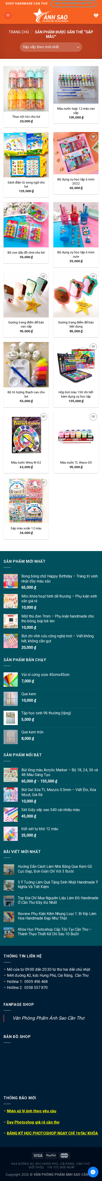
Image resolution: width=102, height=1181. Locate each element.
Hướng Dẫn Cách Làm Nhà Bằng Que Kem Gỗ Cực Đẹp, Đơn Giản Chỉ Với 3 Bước (55, 868)
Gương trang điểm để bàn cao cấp (26, 324)
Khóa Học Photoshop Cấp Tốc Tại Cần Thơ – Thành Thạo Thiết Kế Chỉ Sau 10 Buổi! (55, 931)
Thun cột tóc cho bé (26, 116)
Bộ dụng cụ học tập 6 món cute (75, 254)
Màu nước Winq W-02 (26, 462)
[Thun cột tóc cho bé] (26, 88)
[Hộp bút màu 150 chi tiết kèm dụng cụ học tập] (75, 364)
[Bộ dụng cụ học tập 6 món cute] (75, 224)
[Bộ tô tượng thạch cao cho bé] (26, 364)
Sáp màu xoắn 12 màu (26, 528)
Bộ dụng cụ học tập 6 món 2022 (75, 181)
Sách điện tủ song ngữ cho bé (26, 184)
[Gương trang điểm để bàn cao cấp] (26, 294)
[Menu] (8, 16)
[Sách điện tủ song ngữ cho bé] (26, 154)
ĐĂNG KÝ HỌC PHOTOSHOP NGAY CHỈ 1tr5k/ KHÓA (52, 1133)
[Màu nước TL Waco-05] (75, 434)
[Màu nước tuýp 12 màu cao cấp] (75, 84)
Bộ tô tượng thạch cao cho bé (26, 394)
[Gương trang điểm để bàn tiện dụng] (75, 294)
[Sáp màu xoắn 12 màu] (26, 500)
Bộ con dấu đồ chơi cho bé (26, 252)
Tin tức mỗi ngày (61, 1167)
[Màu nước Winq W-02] (26, 434)
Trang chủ (19, 32)
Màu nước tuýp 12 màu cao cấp (76, 111)
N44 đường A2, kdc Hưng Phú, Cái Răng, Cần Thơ (50, 1164)
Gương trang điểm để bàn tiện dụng (76, 324)
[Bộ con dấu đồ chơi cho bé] (26, 224)
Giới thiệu (36, 1167)
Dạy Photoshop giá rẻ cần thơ (33, 1122)
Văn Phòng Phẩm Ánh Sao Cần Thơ (48, 1018)
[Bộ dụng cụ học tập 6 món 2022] (75, 153)
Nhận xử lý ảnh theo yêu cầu (31, 1111)
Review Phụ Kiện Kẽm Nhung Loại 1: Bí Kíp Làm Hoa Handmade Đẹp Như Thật (57, 915)
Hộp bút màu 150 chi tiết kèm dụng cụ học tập (76, 394)
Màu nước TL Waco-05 (76, 462)
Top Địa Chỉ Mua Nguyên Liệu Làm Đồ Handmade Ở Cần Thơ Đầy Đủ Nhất (58, 900)
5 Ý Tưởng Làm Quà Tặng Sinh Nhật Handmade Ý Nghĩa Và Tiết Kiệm (58, 884)
